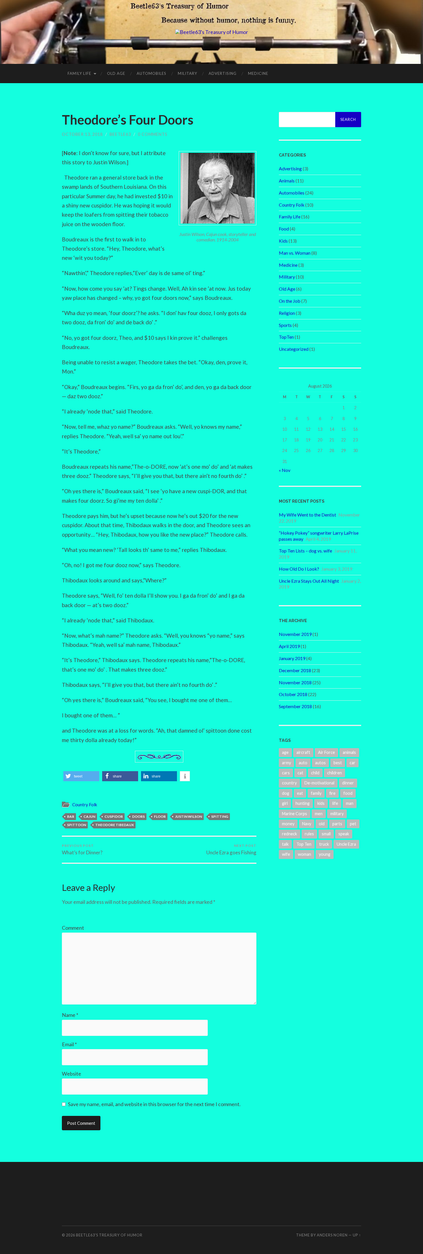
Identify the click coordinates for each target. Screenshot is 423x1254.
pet (353, 823)
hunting (303, 803)
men (319, 813)
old (322, 823)
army (286, 762)
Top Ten (303, 844)
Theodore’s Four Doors (127, 119)
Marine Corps (294, 813)
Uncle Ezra (346, 844)
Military (187, 73)
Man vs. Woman (294, 253)
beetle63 (120, 134)
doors (138, 816)
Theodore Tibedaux (114, 825)
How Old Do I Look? (299, 568)
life (335, 803)
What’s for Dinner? (82, 849)
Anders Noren (332, 1235)
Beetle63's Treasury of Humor (109, 1235)
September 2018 (295, 706)
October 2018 (293, 694)
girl (285, 803)
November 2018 (295, 682)
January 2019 (292, 658)
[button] (81, 776)
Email (69, 1044)
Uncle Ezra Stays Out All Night (309, 581)
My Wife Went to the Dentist (307, 514)
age (285, 752)
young (324, 854)
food (347, 793)
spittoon (76, 825)
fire (332, 793)
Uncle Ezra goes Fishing (231, 849)
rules (309, 833)
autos (320, 762)
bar (70, 816)
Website (71, 1073)
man (349, 803)
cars (286, 772)
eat (300, 793)
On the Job (289, 301)
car (352, 762)
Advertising (223, 73)
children (334, 772)
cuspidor (113, 816)
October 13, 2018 (82, 134)
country (289, 782)
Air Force (326, 752)
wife (286, 854)
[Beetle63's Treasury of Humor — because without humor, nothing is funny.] (211, 32)
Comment (73, 927)
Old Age (116, 73)
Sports (285, 325)
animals (349, 752)
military (337, 813)
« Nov (284, 470)
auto (303, 762)
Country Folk (84, 804)
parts (337, 823)
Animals (287, 180)
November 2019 (295, 634)
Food (284, 228)
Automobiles (151, 73)
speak (343, 833)
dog (285, 793)
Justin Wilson (188, 816)
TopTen (286, 337)
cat (300, 772)
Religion (287, 313)
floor (160, 816)
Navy (306, 823)
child (315, 772)
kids (321, 803)
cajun (89, 816)
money (288, 823)
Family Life (79, 73)
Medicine (258, 73)
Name (70, 1014)
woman (304, 854)
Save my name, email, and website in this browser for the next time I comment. (154, 1104)
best (338, 762)
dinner (348, 782)
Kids (283, 240)
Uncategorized (293, 349)
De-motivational (319, 782)
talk (285, 844)
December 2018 (295, 670)
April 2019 (289, 646)
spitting (219, 816)
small (326, 833)
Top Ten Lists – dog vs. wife (305, 550)
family (316, 793)
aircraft (303, 752)
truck (324, 844)
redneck (289, 833)
